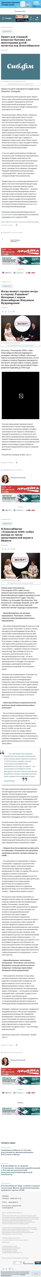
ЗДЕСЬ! (29, 455)
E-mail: (10, 1202)
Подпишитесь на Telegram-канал (21, 84)
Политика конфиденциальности (11, 1238)
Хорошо (36, 1273)
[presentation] (0, 11)
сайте (35, 204)
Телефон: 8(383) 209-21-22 (11, 1198)
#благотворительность (9, 222)
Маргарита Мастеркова (18, 477)
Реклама (5, 1196)
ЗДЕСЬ (4, 1037)
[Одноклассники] (5, 311)
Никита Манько (15, 240)
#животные (30, 222)
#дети (37, 222)
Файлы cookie (6, 1242)
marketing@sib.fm (7, 1207)
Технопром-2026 (19, 11)
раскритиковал (7, 214)
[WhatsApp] (8, 311)
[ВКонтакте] (2, 311)
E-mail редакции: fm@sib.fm (9, 1251)
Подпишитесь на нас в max (12, 232)
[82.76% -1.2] (20, 16)
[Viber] (11, 311)
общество (7, 31)
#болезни (22, 222)
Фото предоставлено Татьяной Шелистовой (13, 81)
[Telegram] (14, 311)
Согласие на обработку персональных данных (15, 1240)
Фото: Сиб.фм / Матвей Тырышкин (10, 343)
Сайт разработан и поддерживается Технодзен (15, 1258)
